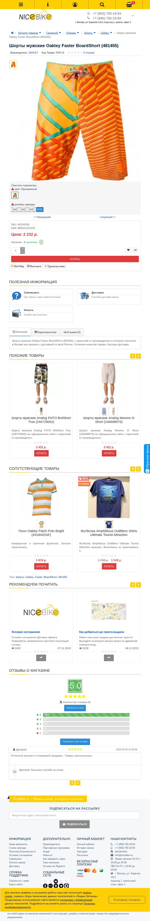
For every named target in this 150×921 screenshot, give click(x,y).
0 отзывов (88, 52)
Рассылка (82, 855)
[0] (129, 5)
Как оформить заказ (54, 858)
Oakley (105, 32)
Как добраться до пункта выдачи (101, 631)
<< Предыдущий (42, 217)
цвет (25, 189)
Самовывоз (15, 858)
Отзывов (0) (74, 332)
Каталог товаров (28, 32)
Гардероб (52, 32)
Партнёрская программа (56, 848)
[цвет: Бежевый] (113, 411)
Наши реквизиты (18, 844)
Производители (51, 844)
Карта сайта (15, 884)
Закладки (82, 851)
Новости (47, 855)
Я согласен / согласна (127, 899)
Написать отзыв (75, 707)
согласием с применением (76, 899)
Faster (38, 577)
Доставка (14, 866)
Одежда (71, 32)
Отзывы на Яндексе (54, 866)
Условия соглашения (26, 631)
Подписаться (77, 824)
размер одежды (24, 204)
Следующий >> (108, 217)
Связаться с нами (19, 880)
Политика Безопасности (22, 851)
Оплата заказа (17, 862)
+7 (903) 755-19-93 (107, 13)
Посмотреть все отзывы (75, 741)
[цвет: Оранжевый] (41, 524)
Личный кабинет (86, 844)
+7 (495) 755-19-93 (107, 18)
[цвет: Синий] (104, 411)
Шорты (88, 32)
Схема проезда (17, 848)
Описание (21, 331)
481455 (62, 577)
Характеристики (47, 332)
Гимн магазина (51, 862)
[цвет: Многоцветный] (41, 411)
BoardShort (50, 577)
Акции (46, 851)
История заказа (85, 848)
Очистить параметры (24, 185)
